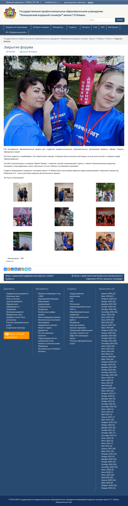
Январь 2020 (106, 488)
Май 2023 (105, 386)
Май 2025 (105, 322)
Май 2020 (105, 477)
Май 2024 (105, 354)
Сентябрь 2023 (107, 375)
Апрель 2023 (106, 388)
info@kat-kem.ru (51, 2)
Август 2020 (106, 470)
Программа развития (15, 312)
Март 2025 (105, 328)
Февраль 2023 (107, 393)
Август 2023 (106, 378)
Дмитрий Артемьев (28, 52)
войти (90, 2)
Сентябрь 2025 (107, 312)
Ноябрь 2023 (106, 370)
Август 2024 (106, 346)
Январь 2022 (106, 425)
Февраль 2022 (107, 422)
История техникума (41, 27)
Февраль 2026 (107, 299)
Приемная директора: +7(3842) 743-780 (22, 2)
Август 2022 (106, 409)
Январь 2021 (106, 456)
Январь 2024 (106, 364)
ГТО (71, 299)
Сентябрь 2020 (107, 467)
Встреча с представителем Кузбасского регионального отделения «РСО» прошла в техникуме (97, 277)
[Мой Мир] (12, 269)
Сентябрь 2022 (107, 407)
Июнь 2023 (105, 383)
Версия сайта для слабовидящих (14, 335)
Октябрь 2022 (107, 404)
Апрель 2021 (106, 449)
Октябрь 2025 (107, 309)
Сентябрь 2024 (107, 343)
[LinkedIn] (15, 269)
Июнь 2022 (105, 412)
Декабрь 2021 (107, 428)
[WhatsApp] (22, 269)
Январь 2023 (106, 396)
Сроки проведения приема (49, 317)
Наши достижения (77, 325)
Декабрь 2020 (107, 459)
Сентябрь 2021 (107, 435)
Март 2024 (105, 359)
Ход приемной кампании (48, 299)
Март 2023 (105, 391)
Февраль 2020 (107, 485)
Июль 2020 (105, 472)
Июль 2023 (105, 380)
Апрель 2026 (106, 294)
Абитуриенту (58, 27)
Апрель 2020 (106, 480)
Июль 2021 (105, 441)
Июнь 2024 (105, 351)
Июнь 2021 (105, 443)
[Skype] (26, 269)
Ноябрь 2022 (106, 401)
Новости (109, 39)
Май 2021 (105, 446)
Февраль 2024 (107, 362)
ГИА (71, 301)
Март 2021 (105, 451)
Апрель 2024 (106, 357)
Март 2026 (105, 296)
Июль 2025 (105, 317)
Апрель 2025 (106, 325)
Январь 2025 (106, 333)
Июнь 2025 (105, 320)
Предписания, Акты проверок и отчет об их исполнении (15, 317)
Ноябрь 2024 (106, 338)
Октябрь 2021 (107, 433)
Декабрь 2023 (107, 367)
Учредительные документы (17, 294)
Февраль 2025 (107, 330)
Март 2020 (105, 483)
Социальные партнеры (15, 328)
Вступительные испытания (49, 320)
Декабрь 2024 (107, 336)
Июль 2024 (105, 349)
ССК (102, 27)
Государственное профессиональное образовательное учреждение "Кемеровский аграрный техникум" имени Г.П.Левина (54, 39)
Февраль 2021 (107, 454)
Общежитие (43, 346)
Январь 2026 (106, 301)
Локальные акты (13, 296)
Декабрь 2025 (107, 304)
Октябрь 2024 (107, 341)
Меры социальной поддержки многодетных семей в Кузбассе (30, 277)
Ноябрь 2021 (106, 430)
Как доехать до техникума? (49, 349)
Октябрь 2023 (107, 372)
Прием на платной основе (49, 343)
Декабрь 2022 (107, 399)
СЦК (95, 27)
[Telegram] (29, 269)
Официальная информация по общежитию (13, 306)
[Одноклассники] (8, 269)
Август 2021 (106, 438)
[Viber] (19, 269)
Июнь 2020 (105, 475)
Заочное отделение (78, 328)
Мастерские (113, 27)
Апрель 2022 (106, 417)
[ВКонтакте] (5, 269)
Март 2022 (105, 420)
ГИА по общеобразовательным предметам (79, 312)
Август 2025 (106, 315)
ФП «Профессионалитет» (16, 32)
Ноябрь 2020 (106, 462)
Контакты (86, 27)
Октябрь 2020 (107, 464)
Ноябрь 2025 (106, 307)
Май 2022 (105, 414)
